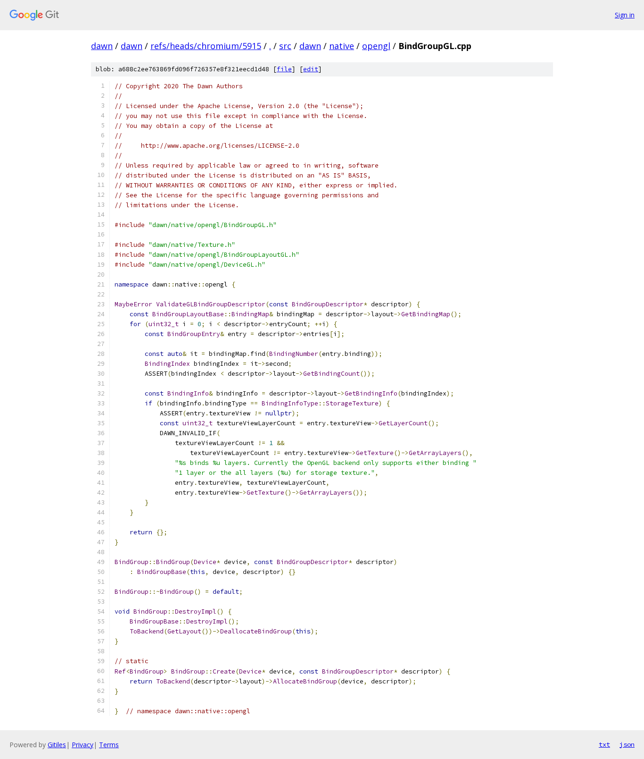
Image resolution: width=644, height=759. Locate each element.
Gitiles (57, 744)
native (341, 45)
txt (604, 744)
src (285, 45)
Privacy (82, 744)
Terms (109, 744)
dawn (102, 45)
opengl (376, 45)
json (627, 744)
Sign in (625, 14)
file (284, 69)
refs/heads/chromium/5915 (205, 45)
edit (310, 69)
